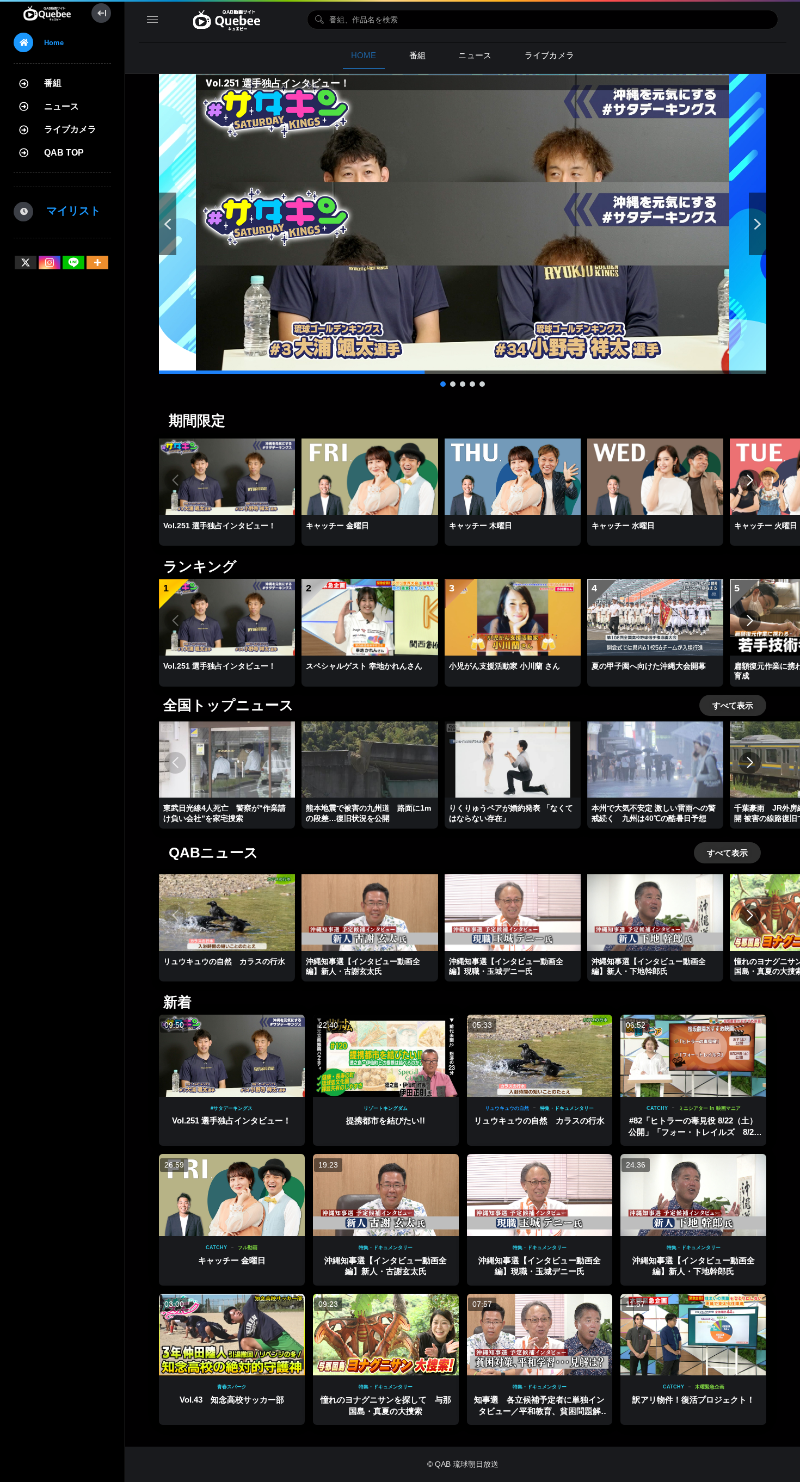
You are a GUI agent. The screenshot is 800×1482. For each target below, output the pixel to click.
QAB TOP (64, 152)
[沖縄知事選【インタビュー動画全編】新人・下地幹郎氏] (693, 1195)
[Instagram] (49, 262)
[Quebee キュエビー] (47, 13)
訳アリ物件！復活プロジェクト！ (693, 1399)
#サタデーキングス (232, 1108)
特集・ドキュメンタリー (567, 1108)
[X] (25, 262)
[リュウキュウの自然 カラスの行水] (540, 1056)
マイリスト (68, 211)
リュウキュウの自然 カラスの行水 (539, 1120)
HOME (364, 55)
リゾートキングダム (386, 1108)
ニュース (61, 106)
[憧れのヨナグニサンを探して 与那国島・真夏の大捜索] (386, 1335)
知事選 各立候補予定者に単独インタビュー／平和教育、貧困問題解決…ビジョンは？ (539, 1411)
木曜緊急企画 (709, 1387)
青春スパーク (232, 1387)
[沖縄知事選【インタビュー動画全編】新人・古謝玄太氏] (386, 1195)
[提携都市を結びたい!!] (386, 1056)
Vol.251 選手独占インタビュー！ (231, 1120)
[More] (97, 262)
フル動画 (247, 1247)
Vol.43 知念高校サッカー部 (232, 1399)
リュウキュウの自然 (507, 1108)
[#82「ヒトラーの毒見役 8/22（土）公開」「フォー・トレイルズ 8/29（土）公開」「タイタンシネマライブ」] (693, 1056)
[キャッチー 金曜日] (232, 1195)
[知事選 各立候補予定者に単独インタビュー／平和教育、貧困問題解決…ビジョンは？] (540, 1335)
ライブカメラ (70, 129)
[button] (462, 224)
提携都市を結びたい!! (385, 1120)
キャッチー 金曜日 (232, 1260)
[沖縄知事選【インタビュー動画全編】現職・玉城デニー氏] (540, 1195)
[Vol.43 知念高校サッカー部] (232, 1335)
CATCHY (657, 1108)
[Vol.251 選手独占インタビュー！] (232, 1056)
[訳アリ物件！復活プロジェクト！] (693, 1335)
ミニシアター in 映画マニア (710, 1108)
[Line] (73, 262)
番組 (52, 83)
